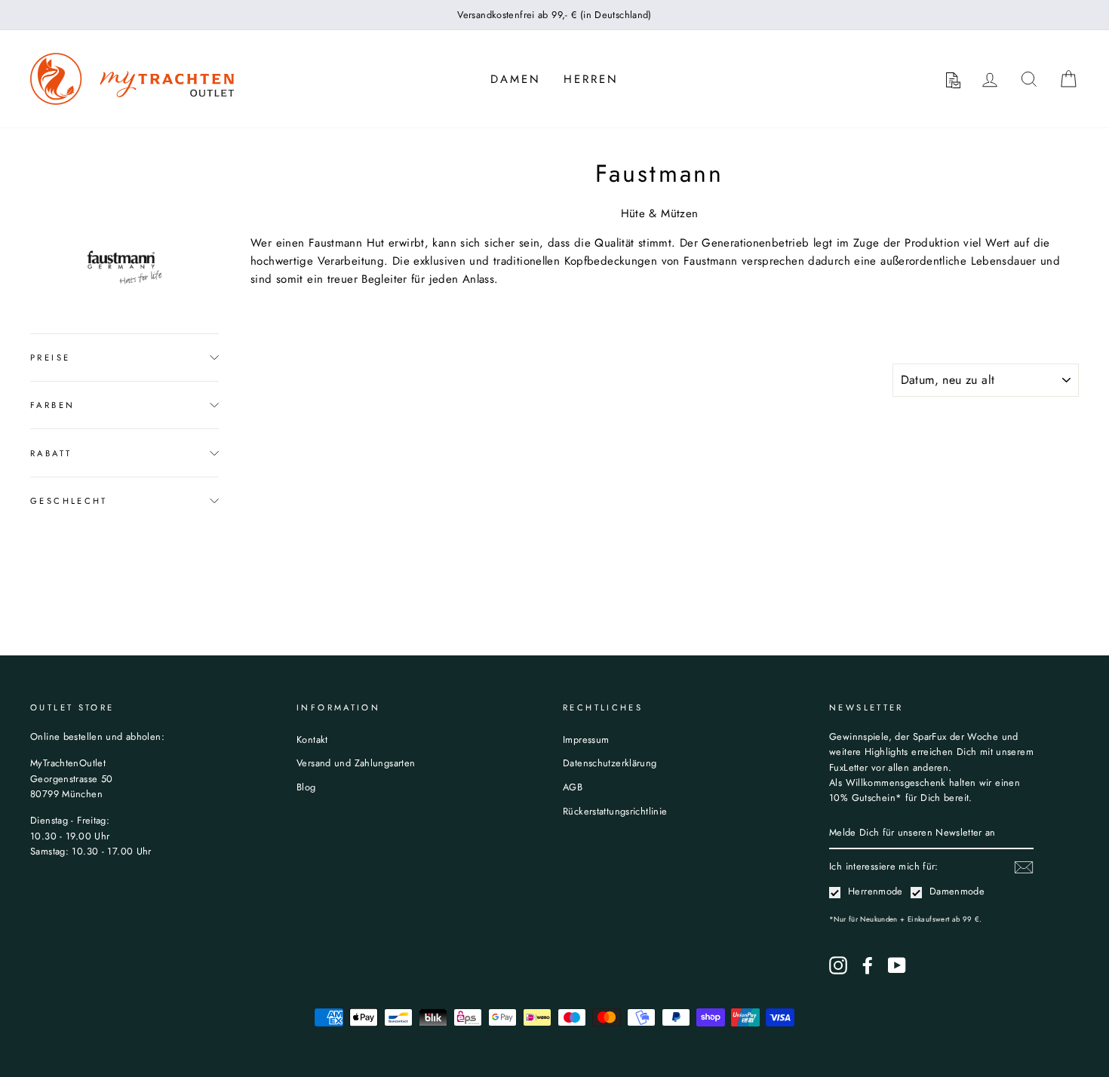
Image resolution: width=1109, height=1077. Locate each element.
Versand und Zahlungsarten (355, 763)
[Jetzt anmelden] (1024, 866)
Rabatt (51, 453)
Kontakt (312, 739)
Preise (50, 357)
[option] (554, 15)
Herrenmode (875, 891)
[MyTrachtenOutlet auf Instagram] (838, 965)
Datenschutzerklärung (610, 763)
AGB (572, 787)
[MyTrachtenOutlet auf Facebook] (868, 965)
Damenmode (957, 891)
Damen (515, 79)
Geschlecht (69, 501)
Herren (591, 79)
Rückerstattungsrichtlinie (615, 811)
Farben (52, 405)
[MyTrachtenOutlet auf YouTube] (897, 965)
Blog (306, 787)
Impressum (586, 739)
